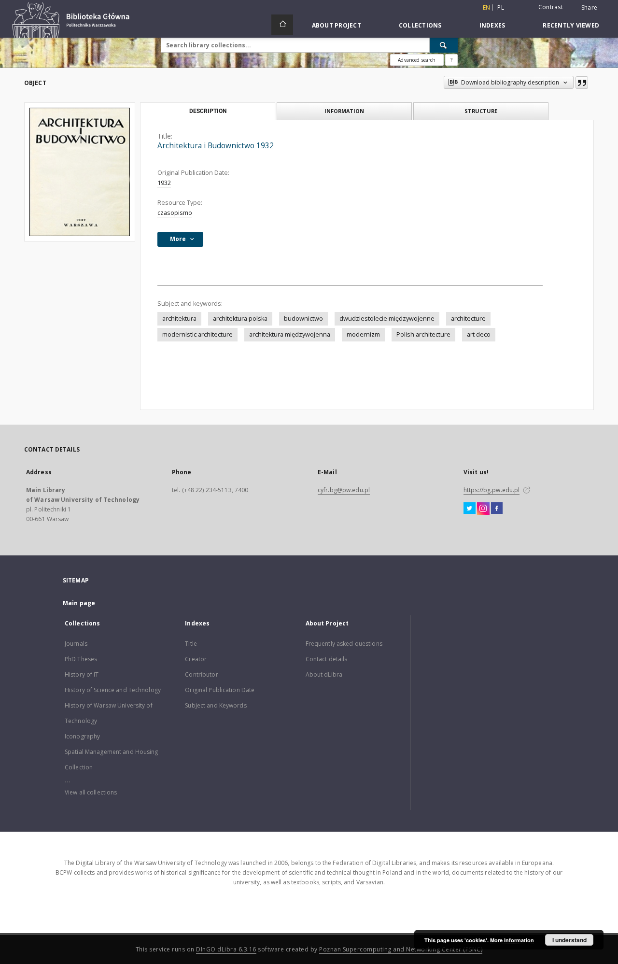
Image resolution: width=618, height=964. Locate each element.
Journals (76, 643)
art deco (479, 334)
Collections (420, 25)
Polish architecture (423, 334)
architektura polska (240, 318)
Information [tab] (344, 110)
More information (512, 940)
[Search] (444, 45)
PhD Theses (81, 659)
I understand (569, 940)
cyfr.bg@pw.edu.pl (344, 490)
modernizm (363, 334)
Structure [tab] (480, 110)
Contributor (201, 674)
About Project (336, 25)
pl (500, 7)
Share (589, 8)
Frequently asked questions (344, 643)
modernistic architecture (197, 334)
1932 (164, 183)
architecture (468, 318)
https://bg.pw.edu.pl (492, 490)
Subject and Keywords (215, 705)
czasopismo (174, 213)
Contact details (327, 659)
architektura (179, 318)
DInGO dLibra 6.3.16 (226, 949)
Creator (196, 659)
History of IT (82, 674)
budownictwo (303, 318)
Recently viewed (571, 25)
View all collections (91, 792)
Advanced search (416, 60)
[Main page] (282, 24)
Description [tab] (207, 111)
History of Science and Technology (113, 690)
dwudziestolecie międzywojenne (387, 318)
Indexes (492, 25)
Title (191, 643)
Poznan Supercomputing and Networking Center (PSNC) (400, 949)
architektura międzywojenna (289, 334)
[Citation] (582, 82)
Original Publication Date (219, 690)
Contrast (550, 7)
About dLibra (324, 674)
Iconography (82, 736)
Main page (79, 603)
